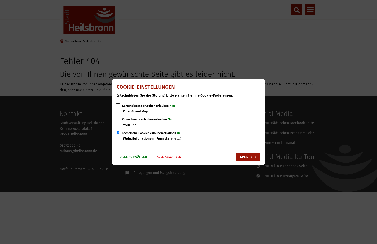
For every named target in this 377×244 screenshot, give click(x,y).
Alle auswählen (133, 157)
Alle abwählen (169, 157)
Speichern (248, 157)
